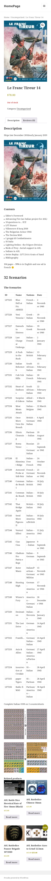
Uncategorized (17, 17)
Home (6, 17)
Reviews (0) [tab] (29, 120)
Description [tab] (13, 120)
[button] (42, 25)
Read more (11, 817)
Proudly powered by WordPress (16, 878)
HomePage (12, 6)
